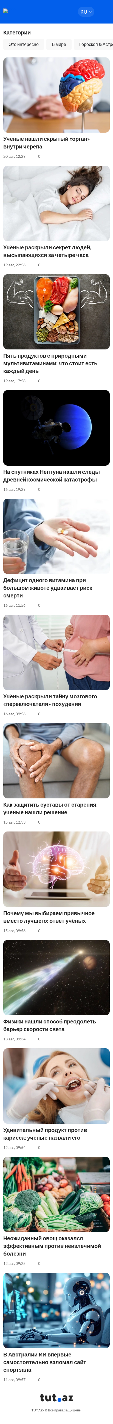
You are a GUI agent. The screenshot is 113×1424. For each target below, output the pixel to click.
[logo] (19, 10)
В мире (59, 44)
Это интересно (24, 44)
